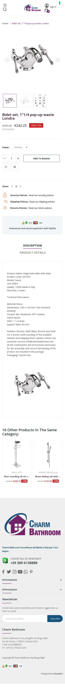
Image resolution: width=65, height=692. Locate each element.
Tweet (16, 186)
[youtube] (20, 572)
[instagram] (14, 572)
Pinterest (20, 186)
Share (12, 186)
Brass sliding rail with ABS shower (48, 476)
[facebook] (3, 572)
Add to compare (14, 167)
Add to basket (41, 158)
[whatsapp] (26, 572)
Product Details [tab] (33, 252)
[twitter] (9, 572)
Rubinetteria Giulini (48, 472)
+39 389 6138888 (24, 563)
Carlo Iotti (16, 472)
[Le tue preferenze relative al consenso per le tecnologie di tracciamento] (60, 3)
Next (57, 60)
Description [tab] (32, 245)
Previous (7, 60)
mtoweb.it (58, 673)
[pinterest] (31, 572)
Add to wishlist (6, 167)
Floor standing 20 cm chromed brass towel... (17, 476)
